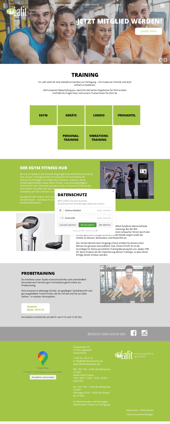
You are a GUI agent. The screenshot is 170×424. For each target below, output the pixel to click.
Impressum (132, 410)
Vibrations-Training (99, 138)
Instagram (144, 333)
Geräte (71, 115)
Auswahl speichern (68, 225)
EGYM (43, 115)
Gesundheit (114, 4)
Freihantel (127, 115)
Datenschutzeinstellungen (140, 414)
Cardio (99, 115)
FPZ (131, 4)
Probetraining (90, 4)
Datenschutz (147, 410)
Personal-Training (71, 138)
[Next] (165, 60)
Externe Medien (73, 210)
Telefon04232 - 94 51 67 (35, 308)
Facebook (133, 333)
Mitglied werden (64, 4)
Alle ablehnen (104, 225)
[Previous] (161, 60)
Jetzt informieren (146, 31)
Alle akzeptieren (87, 225)
